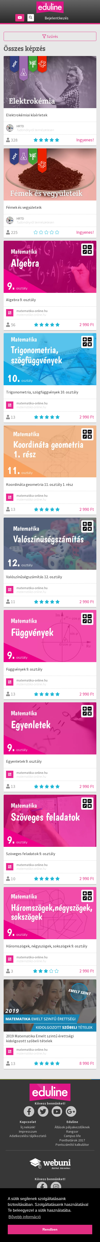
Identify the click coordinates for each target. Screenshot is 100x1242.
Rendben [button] (50, 1229)
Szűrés (52, 36)
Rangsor (72, 1131)
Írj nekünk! (28, 1127)
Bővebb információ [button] (24, 1217)
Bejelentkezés (56, 18)
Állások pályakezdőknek (72, 1127)
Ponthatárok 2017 (72, 1140)
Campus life (72, 1136)
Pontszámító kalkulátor (72, 1144)
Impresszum (28, 1131)
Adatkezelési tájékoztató (27, 1136)
